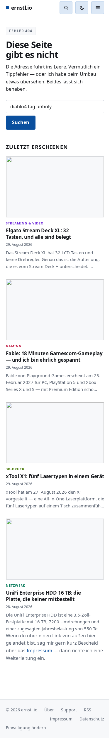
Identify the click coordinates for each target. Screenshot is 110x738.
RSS (87, 732)
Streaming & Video (25, 220)
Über (49, 732)
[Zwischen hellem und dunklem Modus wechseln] (81, 7)
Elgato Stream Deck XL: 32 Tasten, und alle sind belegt (38, 230)
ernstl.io (21, 7)
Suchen (20, 122)
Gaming (13, 341)
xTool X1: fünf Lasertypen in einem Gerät (36, 484)
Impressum (39, 673)
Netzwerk (15, 601)
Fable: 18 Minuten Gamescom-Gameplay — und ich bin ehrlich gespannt (42, 354)
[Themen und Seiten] (93, 7)
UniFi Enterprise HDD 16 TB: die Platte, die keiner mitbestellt (43, 611)
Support (69, 732)
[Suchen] (66, 7)
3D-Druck (15, 474)
